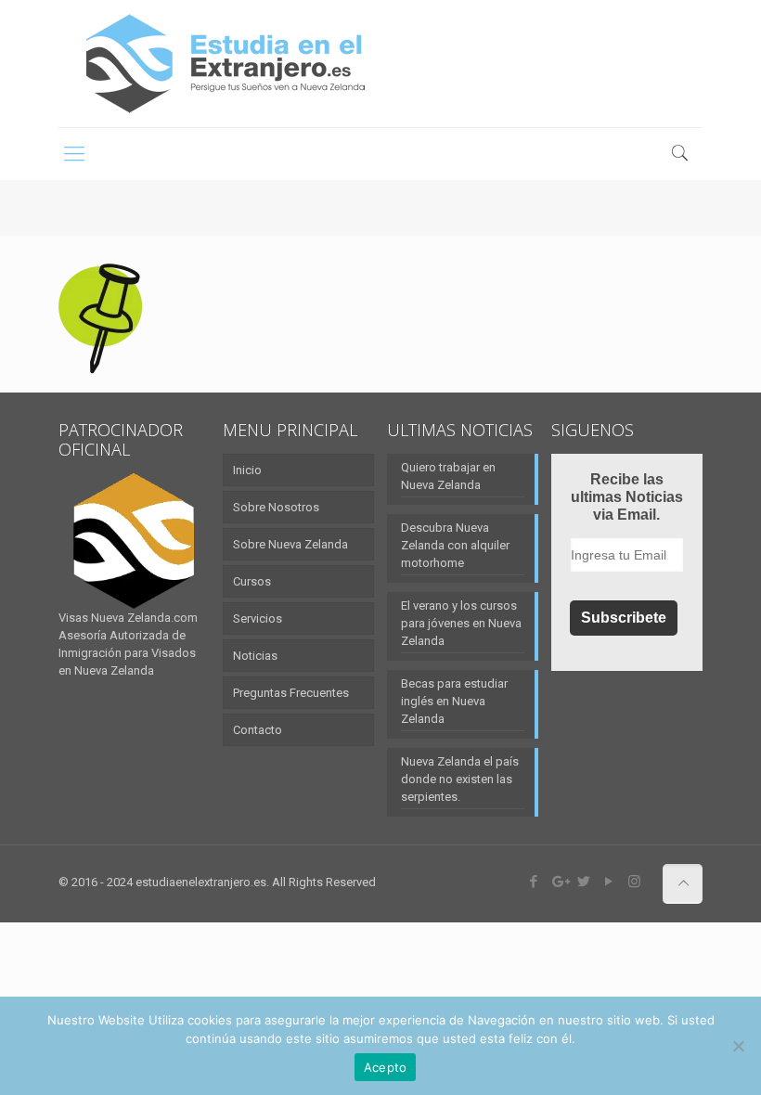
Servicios (257, 618)
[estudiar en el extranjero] (225, 63)
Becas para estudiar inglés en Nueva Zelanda (454, 701)
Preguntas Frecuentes (291, 693)
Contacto (257, 730)
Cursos (252, 581)
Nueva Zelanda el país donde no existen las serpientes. (460, 779)
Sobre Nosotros (276, 507)
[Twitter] (584, 881)
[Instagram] (634, 881)
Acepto (385, 1067)
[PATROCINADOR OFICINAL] (134, 541)
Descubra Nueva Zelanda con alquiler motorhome (455, 545)
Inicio (247, 470)
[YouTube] (609, 881)
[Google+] (559, 881)
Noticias (255, 656)
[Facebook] (534, 881)
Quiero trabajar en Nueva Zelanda (448, 476)
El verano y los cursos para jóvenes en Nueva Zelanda (461, 623)
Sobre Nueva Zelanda (290, 544)
